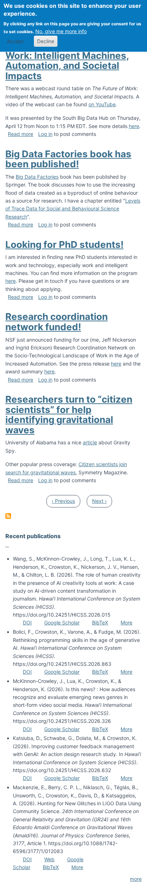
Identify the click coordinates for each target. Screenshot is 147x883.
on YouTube (102, 104)
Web (49, 859)
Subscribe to (8, 516)
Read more (20, 134)
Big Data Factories (37, 177)
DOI (27, 622)
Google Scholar (62, 622)
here (134, 126)
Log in (45, 134)
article (90, 442)
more (136, 879)
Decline (45, 41)
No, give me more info (61, 31)
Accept (15, 41)
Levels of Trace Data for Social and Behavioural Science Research (72, 209)
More (126, 622)
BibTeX (100, 622)
